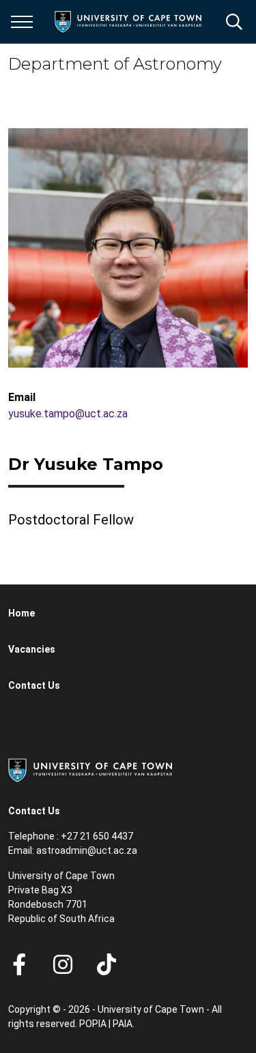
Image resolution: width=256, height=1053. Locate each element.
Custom (62, 964)
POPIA (92, 1023)
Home (21, 613)
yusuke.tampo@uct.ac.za (68, 413)
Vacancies (31, 649)
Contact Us (34, 685)
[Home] (90, 769)
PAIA (122, 1023)
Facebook (19, 964)
